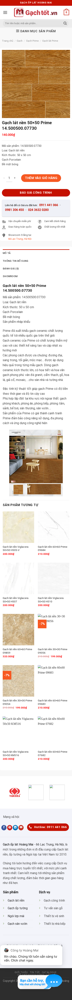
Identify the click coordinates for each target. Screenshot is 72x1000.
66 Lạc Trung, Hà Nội (50, 844)
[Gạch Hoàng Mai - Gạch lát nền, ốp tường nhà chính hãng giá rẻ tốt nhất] (36, 12)
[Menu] (5, 12)
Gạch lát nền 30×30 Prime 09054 (17, 702)
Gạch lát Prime (50, 40)
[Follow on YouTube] (21, 827)
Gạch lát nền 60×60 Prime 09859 (17, 651)
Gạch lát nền (16, 900)
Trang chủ (7, 40)
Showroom (10, 276)
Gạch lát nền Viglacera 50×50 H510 (51, 599)
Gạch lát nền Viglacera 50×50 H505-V (15, 548)
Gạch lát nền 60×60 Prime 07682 (52, 753)
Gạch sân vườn (17, 924)
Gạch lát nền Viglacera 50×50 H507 (15, 599)
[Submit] (65, 23)
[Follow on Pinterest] (9, 827)
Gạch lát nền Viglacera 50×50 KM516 (15, 753)
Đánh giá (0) (11, 268)
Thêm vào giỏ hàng (41, 178)
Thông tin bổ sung (15, 260)
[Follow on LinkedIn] (15, 827)
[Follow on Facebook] (4, 827)
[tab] (36, 253)
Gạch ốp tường (18, 908)
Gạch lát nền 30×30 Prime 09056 (52, 651)
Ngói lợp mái (16, 916)
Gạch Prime (32, 40)
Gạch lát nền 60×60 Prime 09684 (52, 548)
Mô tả (7, 253)
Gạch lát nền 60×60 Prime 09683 (52, 702)
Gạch (19, 40)
